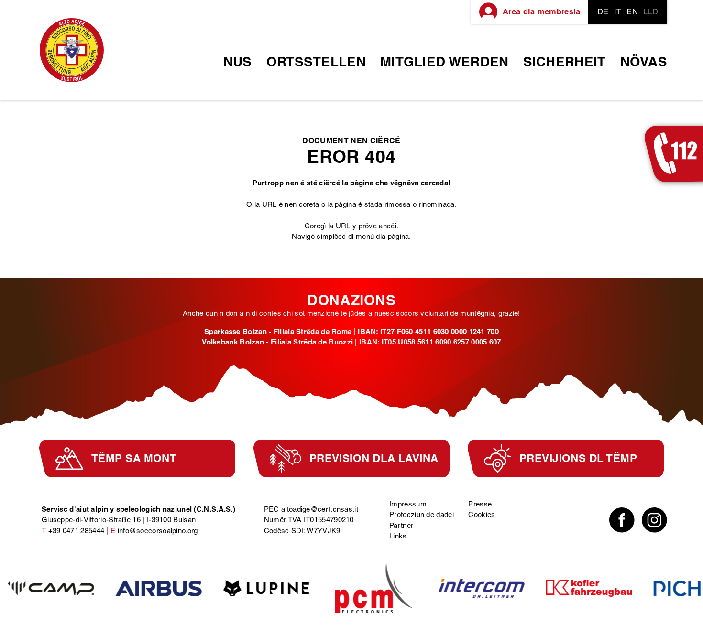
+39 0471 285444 (76, 531)
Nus (237, 62)
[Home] (72, 50)
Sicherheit (564, 62)
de (603, 11)
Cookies (481, 514)
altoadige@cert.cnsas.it (319, 509)
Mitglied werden (444, 62)
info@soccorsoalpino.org (158, 531)
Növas (644, 62)
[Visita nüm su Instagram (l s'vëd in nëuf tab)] (654, 520)
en (632, 11)
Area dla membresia (541, 11)
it (618, 11)
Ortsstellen (316, 62)
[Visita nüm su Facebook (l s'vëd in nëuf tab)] (622, 520)
